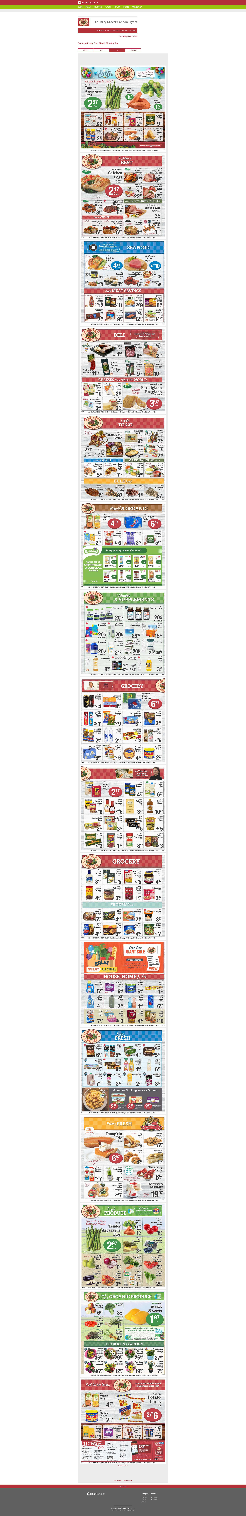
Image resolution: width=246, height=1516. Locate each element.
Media (144, 1501)
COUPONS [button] (97, 7)
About (144, 1499)
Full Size (85, 50)
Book (101, 50)
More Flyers (127, 36)
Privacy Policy (130, 1510)
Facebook (155, 1498)
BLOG (80, 7)
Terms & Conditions (118, 1510)
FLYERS (108, 7)
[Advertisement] (113, 10)
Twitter (155, 1499)
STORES (126, 7)
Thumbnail (133, 50)
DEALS (88, 7)
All (117, 50)
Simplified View (123, 1466)
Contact (144, 1498)
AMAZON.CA (137, 7)
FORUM (117, 7)
